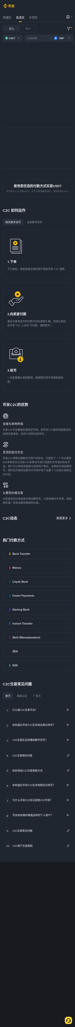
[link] (37, 554)
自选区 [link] (20, 17)
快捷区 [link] (7, 17)
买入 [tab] (11, 28)
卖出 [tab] (27, 28)
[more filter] (68, 28)
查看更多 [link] (62, 518)
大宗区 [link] (33, 17)
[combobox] (13, 38)
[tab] (7, 17)
